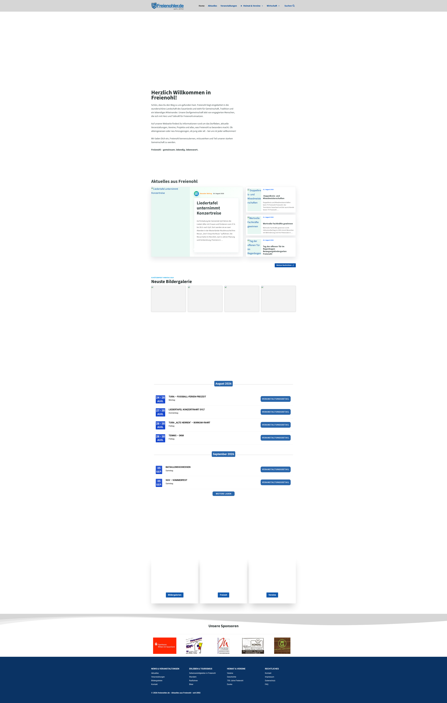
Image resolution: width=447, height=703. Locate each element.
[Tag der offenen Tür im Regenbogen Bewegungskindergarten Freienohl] (254, 247)
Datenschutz (270, 680)
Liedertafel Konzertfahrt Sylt (187, 409)
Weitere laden (223, 494)
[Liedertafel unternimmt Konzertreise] (170, 222)
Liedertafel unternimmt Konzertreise (209, 208)
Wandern (192, 677)
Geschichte (231, 677)
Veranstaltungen (229, 5)
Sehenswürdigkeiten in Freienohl (202, 673)
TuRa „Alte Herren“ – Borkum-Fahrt (189, 422)
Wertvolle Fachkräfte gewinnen (278, 223)
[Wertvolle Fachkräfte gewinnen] (254, 225)
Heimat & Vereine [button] (251, 5)
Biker (191, 684)
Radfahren (193, 680)
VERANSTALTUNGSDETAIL (275, 399)
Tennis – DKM (176, 435)
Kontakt (154, 684)
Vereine (230, 673)
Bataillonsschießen (178, 467)
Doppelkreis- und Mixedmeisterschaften (273, 197)
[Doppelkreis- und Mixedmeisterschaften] (254, 199)
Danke (229, 684)
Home (202, 5)
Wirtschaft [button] (272, 5)
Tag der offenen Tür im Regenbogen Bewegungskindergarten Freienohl (275, 250)
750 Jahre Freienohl (235, 680)
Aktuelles (212, 5)
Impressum (269, 677)
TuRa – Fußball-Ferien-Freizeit (187, 396)
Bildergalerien (156, 680)
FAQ (266, 684)
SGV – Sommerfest (176, 480)
